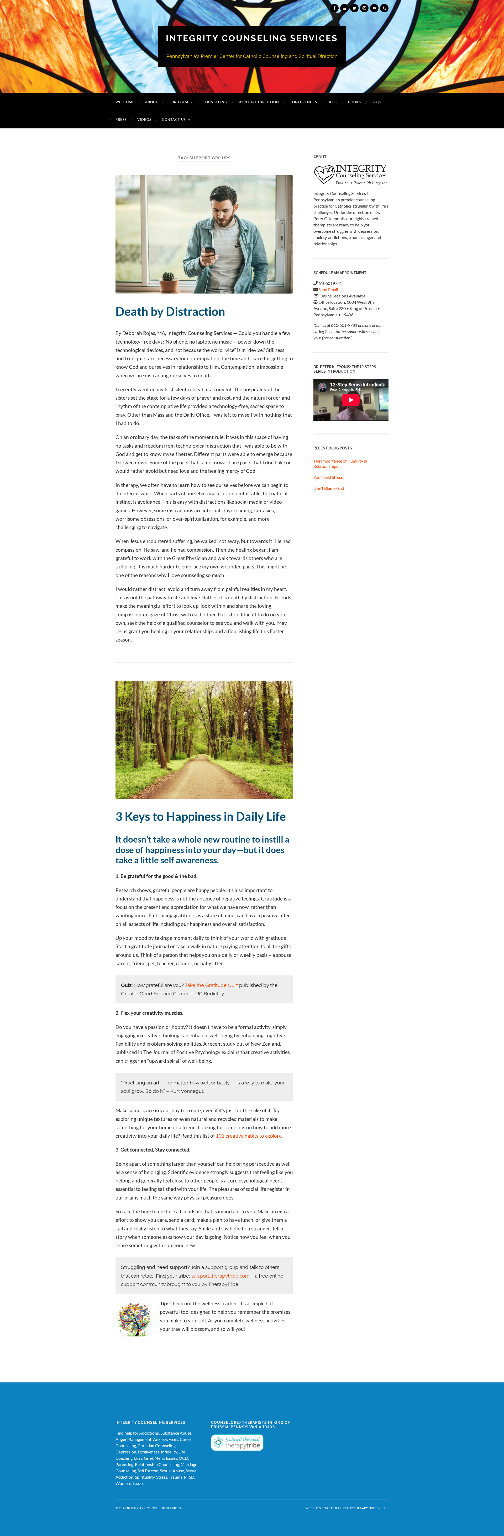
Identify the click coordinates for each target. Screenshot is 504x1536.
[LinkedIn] (344, 8)
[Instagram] (364, 8)
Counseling (215, 102)
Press (121, 119)
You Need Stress (328, 477)
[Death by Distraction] (204, 234)
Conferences (303, 102)
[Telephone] (384, 8)
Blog (333, 102)
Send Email (328, 289)
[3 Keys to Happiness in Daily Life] (204, 740)
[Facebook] (334, 8)
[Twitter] (354, 8)
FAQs (376, 102)
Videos (144, 119)
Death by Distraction (170, 311)
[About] (350, 175)
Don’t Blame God (328, 488)
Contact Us (174, 119)
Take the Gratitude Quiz (211, 985)
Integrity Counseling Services (252, 38)
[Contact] (374, 8)
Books (354, 102)
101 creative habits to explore (249, 1136)
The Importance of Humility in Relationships (340, 463)
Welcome (125, 102)
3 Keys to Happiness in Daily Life (201, 816)
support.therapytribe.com (220, 1276)
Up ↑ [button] (384, 1508)
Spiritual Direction (258, 102)
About (151, 102)
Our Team (178, 102)
